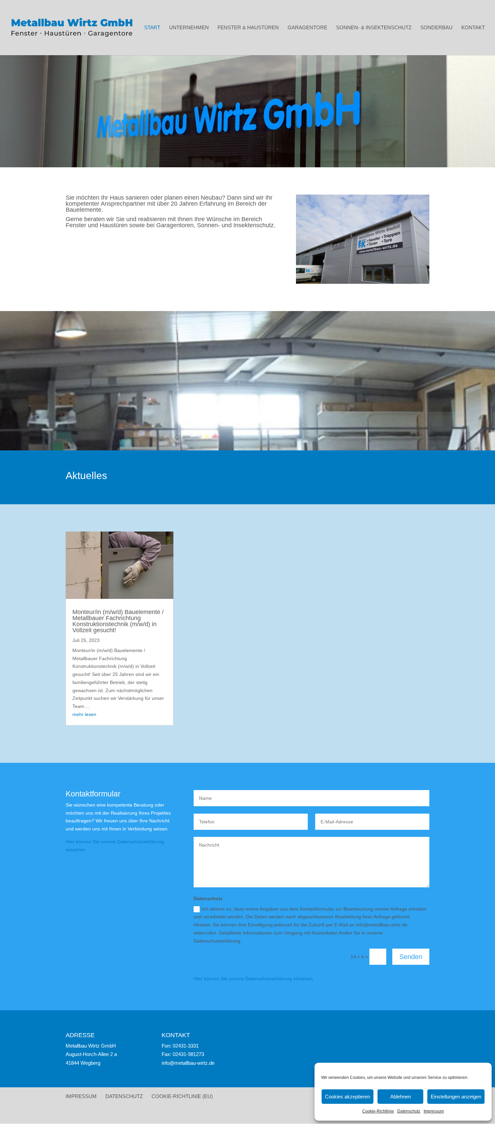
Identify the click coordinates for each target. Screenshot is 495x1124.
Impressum (434, 1111)
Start (152, 27)
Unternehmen (189, 27)
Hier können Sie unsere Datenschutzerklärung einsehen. (254, 978)
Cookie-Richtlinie (378, 1111)
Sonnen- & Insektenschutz (373, 27)
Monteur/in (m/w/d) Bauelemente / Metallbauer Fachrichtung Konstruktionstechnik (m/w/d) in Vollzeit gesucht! (118, 621)
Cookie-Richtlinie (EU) (182, 1096)
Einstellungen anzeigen (456, 1096)
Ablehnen (400, 1096)
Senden (410, 956)
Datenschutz (408, 1111)
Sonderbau (436, 27)
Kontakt (473, 27)
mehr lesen (84, 714)
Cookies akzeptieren (347, 1096)
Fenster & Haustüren (248, 27)
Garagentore (307, 27)
